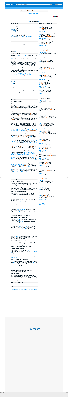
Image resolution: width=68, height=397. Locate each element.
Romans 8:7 (31, 150)
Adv (45, 24)
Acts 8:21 (33, 142)
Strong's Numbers (28, 288)
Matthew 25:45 (13, 153)
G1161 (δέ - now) (28, 36)
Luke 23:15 (13, 157)
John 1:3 (22, 167)
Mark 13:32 (24, 209)
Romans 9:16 (25, 143)
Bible (7, 16)
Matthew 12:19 (41, 107)
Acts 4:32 (23, 166)
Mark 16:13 (22, 214)
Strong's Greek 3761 (42, 199)
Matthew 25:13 (13, 141)
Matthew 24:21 (41, 173)
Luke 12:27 (18, 164)
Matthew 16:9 (41, 128)
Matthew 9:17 (25, 146)
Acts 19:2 (30, 167)
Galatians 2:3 (21, 169)
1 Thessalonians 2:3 (22, 228)
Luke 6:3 (12, 161)
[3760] (1, 179)
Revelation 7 (20, 269)
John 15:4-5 (13, 255)
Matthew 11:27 (41, 93)
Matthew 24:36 (19, 209)
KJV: (40, 28)
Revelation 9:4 (13, 150)
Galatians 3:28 (19, 224)
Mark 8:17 (15, 146)
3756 (18, 55)
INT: (39, 29)
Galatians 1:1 (30, 143)
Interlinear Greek (14, 288)
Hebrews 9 (35, 267)
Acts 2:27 (31, 129)
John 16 (20, 267)
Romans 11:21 (13, 154)
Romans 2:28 (20, 143)
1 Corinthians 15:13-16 (22, 226)
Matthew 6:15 (26, 152)
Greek (12, 16)
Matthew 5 (19, 206)
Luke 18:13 (21, 171)
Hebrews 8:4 (28, 155)
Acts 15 (23, 267)
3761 (12, 58)
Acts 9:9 (35, 129)
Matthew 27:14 (16, 171)
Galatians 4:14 (23, 130)
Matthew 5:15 (17, 129)
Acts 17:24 (13, 130)
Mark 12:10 (35, 159)
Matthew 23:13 (41, 165)
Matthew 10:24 (34, 140)
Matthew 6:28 (41, 59)
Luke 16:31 (25, 153)
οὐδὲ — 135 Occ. (42, 204)
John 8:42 (26, 150)
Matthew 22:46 (41, 158)
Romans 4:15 (34, 153)
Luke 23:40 (16, 161)
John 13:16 (29, 142)
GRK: (40, 26)
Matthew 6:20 (41, 38)
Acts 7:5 (25, 171)
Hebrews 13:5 (22, 201)
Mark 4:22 (23, 129)
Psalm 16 (14, 262)
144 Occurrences (42, 200)
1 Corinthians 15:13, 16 (20, 154)
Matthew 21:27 (32, 152)
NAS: (40, 27)
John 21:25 (23, 164)
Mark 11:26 (19, 153)
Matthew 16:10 (41, 136)
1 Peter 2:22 (18, 236)
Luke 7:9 (14, 164)
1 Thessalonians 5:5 (16, 145)
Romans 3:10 (27, 166)
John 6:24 (25, 142)
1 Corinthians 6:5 (33, 166)
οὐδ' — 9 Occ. (41, 203)
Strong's (9, 16)
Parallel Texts (34, 289)
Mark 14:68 (13, 131)
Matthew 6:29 (25, 163)
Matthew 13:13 (41, 122)
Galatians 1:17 (17, 130)
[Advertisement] (34, 310)
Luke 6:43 (18, 141)
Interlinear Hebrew (21, 288)
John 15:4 (29, 153)
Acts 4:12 (19, 193)
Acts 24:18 (15, 143)
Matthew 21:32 (41, 150)
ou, (13, 83)
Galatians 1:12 (27, 154)
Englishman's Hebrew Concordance (25, 289)
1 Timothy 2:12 (23, 145)
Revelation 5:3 (30, 136)
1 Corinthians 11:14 (29, 161)
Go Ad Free (2, 392)
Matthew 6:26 (13, 136)
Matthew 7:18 (41, 72)
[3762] (66, 179)
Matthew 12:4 (41, 100)
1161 (25, 55)
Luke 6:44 (27, 129)
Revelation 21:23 (29, 145)
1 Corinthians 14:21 (20, 165)
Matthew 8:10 (31, 163)
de (15, 51)
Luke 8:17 (22, 141)
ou (13, 44)
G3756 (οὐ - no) (20, 36)
